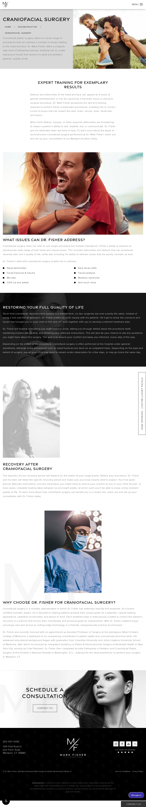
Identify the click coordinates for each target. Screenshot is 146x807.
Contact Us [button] (133, 804)
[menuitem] (115, 743)
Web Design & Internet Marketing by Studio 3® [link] (53, 771)
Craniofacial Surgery (18, 33)
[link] (11, 742)
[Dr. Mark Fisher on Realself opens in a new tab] (134, 743)
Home (8, 27)
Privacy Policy (137, 771)
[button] (6, 801)
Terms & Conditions (122, 771)
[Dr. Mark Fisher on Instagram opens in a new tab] (115, 743)
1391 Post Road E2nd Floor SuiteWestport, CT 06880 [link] (14, 750)
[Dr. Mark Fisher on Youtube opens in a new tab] (128, 743)
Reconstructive (27, 27)
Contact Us (45, 708)
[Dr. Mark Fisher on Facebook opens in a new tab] (122, 743)
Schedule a (45, 692)
